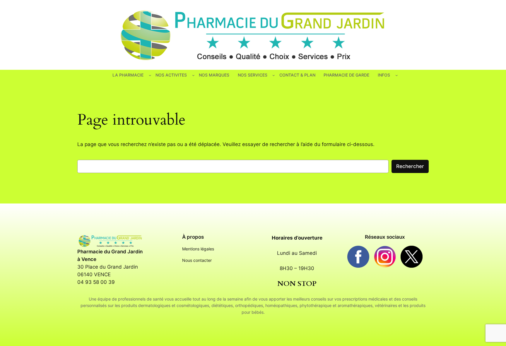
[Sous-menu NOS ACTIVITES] (193, 75)
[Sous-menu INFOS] (396, 75)
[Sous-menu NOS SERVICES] (273, 75)
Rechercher (410, 166)
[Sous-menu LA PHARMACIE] (150, 75)
